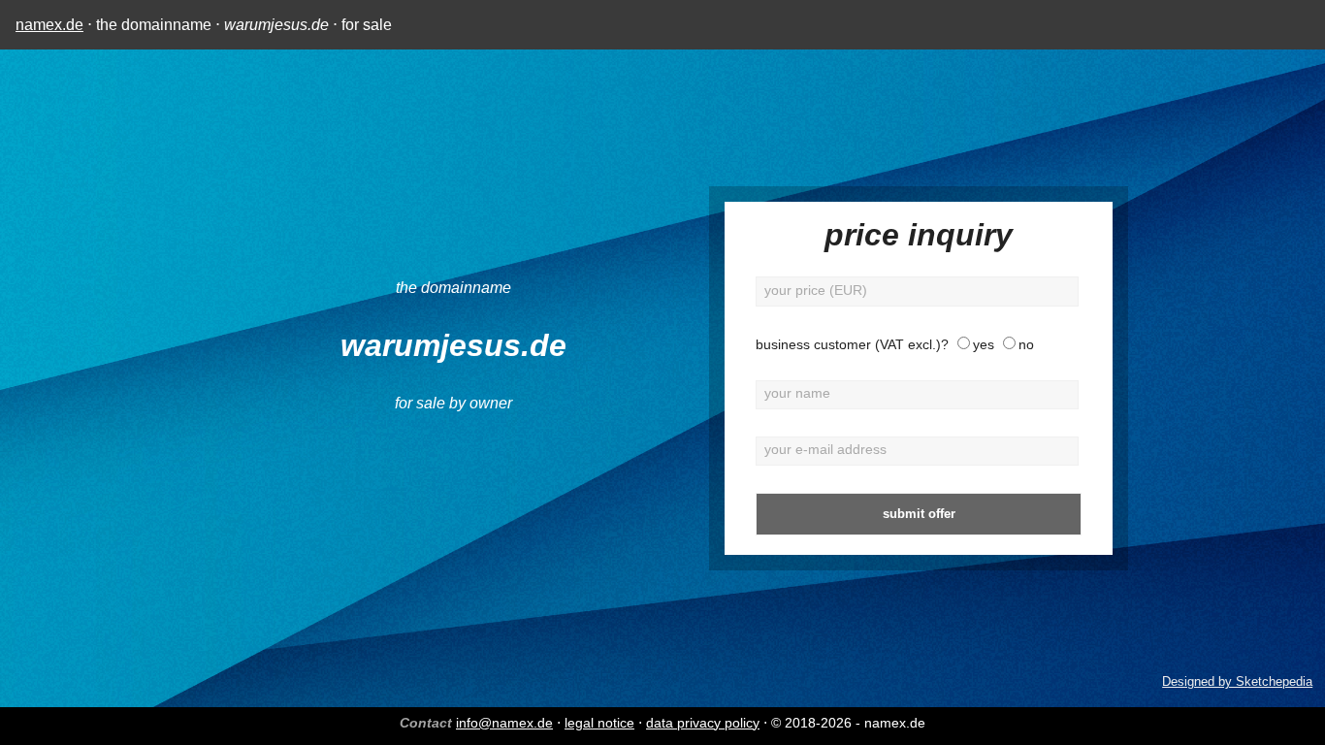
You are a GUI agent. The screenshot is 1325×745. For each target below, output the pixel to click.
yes (983, 345)
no (1026, 345)
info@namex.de (504, 722)
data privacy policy (702, 722)
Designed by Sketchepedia (1237, 681)
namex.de (49, 24)
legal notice (599, 722)
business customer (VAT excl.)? (852, 345)
